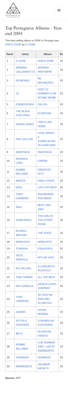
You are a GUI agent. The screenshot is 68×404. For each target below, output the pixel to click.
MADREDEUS (24, 366)
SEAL (19, 207)
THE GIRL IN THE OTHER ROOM (45, 220)
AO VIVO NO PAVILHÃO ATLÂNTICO (45, 298)
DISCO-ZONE (13, 44)
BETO (19, 333)
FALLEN (42, 104)
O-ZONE (30, 44)
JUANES (21, 311)
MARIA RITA (23, 241)
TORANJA (22, 248)
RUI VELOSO (23, 268)
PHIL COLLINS (24, 139)
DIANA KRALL (24, 219)
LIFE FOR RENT (47, 187)
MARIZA (20, 180)
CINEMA (43, 160)
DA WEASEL (23, 80)
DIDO (19, 187)
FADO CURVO (46, 180)
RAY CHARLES (24, 286)
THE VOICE (44, 232)
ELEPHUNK (44, 113)
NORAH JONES (25, 124)
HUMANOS (22, 357)
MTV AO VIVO (46, 257)
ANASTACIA (23, 152)
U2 (17, 93)
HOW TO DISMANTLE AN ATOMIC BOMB (47, 93)
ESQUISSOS (45, 248)
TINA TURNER (24, 277)
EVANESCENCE (25, 104)
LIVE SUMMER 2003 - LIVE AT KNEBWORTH (46, 346)
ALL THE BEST (46, 277)
